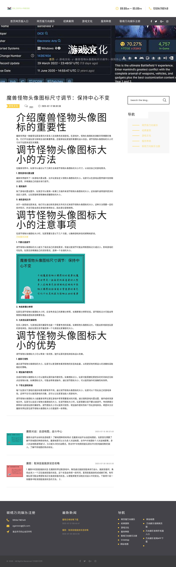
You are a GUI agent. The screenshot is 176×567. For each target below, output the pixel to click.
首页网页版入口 (19, 21)
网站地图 (124, 544)
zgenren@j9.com (21, 526)
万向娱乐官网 (37, 561)
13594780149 (160, 8)
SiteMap (125, 540)
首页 (52, 59)
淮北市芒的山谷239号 (22, 531)
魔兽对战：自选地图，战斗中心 (44, 431)
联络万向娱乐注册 (130, 21)
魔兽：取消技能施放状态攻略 (43, 463)
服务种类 (106, 21)
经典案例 (68, 21)
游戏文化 (87, 21)
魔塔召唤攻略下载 (70, 519)
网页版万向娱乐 (46, 21)
